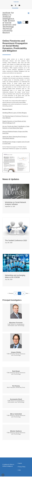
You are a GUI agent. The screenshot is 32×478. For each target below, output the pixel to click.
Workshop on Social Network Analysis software (13, 191)
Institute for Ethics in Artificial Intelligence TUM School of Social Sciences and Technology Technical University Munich (9, 23)
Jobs (19, 470)
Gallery (18, 191)
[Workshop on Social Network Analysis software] (16, 191)
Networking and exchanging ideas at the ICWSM (13, 263)
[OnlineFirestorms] (16, 153)
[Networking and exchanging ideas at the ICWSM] (16, 263)
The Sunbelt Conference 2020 (13, 227)
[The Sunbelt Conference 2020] (16, 227)
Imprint (20, 463)
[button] (3, 475)
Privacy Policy (21, 466)
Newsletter (15, 8)
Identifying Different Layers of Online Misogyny (14, 112)
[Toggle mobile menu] (29, 13)
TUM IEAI (16, 1)
